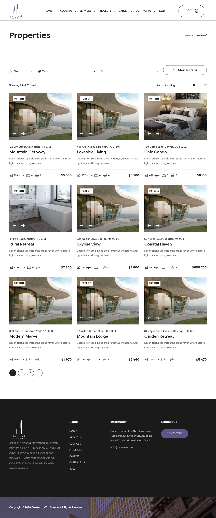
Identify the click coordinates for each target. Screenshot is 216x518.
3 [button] (30, 373)
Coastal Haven (158, 244)
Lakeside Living (91, 152)
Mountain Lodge (92, 337)
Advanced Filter (187, 70)
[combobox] (21, 71)
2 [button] (21, 373)
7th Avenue (52, 507)
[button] (191, 11)
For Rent (19, 98)
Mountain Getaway (27, 152)
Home (189, 35)
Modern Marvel (23, 337)
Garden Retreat (159, 337)
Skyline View (89, 244)
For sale (154, 190)
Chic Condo (155, 152)
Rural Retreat (21, 244)
